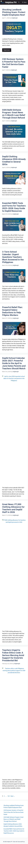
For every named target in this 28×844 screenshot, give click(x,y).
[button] (19, 2)
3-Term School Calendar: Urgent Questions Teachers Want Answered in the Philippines (13, 256)
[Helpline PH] (2, 2)
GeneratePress (21, 841)
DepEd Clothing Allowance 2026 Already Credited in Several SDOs (14, 160)
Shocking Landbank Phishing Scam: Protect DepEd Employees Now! (13, 12)
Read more (7, 50)
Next (13, 796)
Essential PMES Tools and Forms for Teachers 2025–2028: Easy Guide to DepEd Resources (14, 207)
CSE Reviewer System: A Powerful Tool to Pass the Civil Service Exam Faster (13, 63)
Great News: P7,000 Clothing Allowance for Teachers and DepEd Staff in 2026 (13, 508)
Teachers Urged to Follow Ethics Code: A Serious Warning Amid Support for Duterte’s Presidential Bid (13, 655)
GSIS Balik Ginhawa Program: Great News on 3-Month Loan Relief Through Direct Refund (13, 114)
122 (8, 796)
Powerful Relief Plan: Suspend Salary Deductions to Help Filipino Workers (12, 311)
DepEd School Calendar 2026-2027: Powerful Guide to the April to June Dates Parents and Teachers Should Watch (14, 363)
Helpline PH (11, 2)
